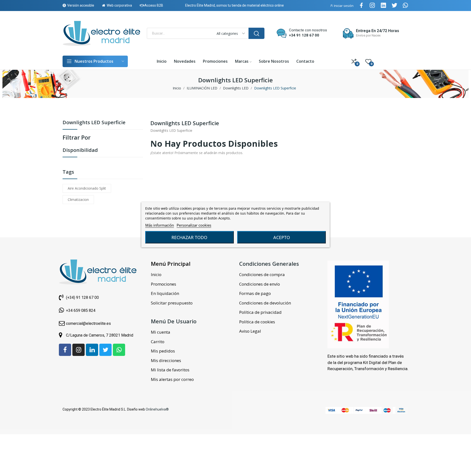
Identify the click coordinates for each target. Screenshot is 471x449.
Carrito (157, 341)
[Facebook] (65, 350)
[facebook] (361, 5)
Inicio (156, 274)
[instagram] (372, 5)
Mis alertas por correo (172, 379)
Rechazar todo (189, 237)
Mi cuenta (160, 332)
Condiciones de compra (262, 274)
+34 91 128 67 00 (304, 35)
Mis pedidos (163, 351)
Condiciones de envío (259, 284)
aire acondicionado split (87, 188)
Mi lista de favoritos (170, 370)
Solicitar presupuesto (172, 303)
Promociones (163, 284)
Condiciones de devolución (265, 303)
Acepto (281, 237)
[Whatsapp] (119, 350)
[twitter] (394, 5)
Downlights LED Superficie (94, 123)
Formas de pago (255, 293)
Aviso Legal (250, 331)
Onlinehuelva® (157, 409)
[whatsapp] (405, 5)
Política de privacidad (260, 312)
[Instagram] (78, 350)
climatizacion (78, 199)
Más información (159, 224)
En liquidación (165, 293)
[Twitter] (105, 350)
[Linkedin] (92, 350)
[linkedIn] (383, 5)
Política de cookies (257, 322)
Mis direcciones (166, 360)
